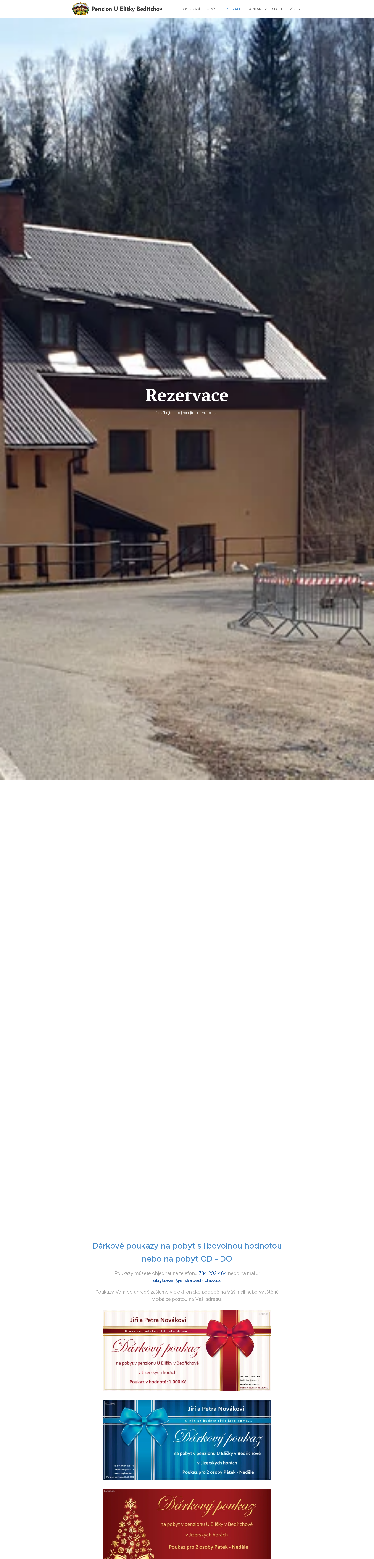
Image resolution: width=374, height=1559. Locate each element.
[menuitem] (192, 8)
